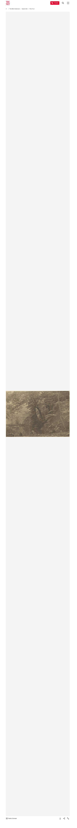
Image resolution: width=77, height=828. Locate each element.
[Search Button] (63, 3)
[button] (38, 414)
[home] (6, 9)
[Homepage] (8, 3)
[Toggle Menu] (68, 3)
